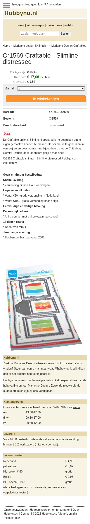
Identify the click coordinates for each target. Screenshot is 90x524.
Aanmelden (54, 4)
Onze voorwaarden (16, 509)
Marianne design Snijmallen (30, 45)
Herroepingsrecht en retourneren (50, 509)
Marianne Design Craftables (68, 45)
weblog (69, 25)
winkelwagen (35, 25)
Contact (25, 513)
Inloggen (17, 4)
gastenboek (54, 25)
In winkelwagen (46, 98)
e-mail (76, 407)
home (20, 25)
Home (6, 45)
